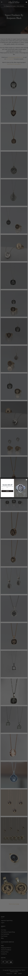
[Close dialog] (26, 479)
